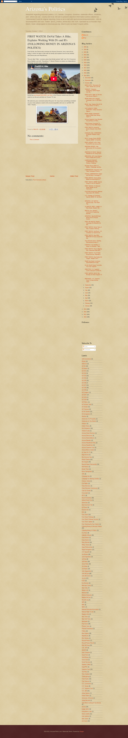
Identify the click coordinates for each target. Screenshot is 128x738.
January (87, 306)
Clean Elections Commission (89, 488)
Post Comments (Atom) (39, 180)
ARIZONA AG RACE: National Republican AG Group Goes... (93, 152)
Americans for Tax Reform (89, 421)
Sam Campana (86, 652)
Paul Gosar (85, 623)
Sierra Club (85, 659)
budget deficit (85, 709)
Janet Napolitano (86, 556)
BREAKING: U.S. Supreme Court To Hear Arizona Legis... (92, 280)
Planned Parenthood (87, 628)
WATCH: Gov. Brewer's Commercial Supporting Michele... (92, 212)
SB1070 (84, 650)
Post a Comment (34, 139)
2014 (85, 75)
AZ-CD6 (84, 383)
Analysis (84, 423)
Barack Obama (86, 459)
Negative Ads (85, 614)
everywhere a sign (87, 711)
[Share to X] (54, 129)
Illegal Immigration (87, 549)
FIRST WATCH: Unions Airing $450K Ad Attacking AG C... (93, 178)
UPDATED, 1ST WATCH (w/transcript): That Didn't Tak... (92, 202)
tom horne (84, 721)
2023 (85, 52)
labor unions (85, 718)
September (88, 285)
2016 (85, 70)
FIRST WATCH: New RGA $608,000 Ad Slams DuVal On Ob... (93, 237)
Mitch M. (86, 35)
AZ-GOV (84, 395)
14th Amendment (86, 359)
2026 (85, 47)
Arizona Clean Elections (88, 433)
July (86, 290)
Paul (85, 38)
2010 (85, 317)
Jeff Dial (84, 559)
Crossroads (85, 493)
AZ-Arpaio (84, 368)
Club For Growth (86, 490)
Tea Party (84, 671)
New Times (85, 616)
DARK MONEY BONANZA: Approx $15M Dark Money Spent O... (92, 115)
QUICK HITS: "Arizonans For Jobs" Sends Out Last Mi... (93, 85)
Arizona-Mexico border (88, 450)
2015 (85, 73)
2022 (85, 54)
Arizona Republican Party (89, 442)
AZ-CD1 (84, 371)
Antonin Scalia (86, 430)
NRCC (83, 607)
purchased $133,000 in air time (43, 95)
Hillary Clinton (85, 544)
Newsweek (85, 621)
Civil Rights (85, 483)
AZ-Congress (85, 392)
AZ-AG (84, 366)
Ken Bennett (85, 583)
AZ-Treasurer (85, 409)
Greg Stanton (85, 540)
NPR (83, 602)
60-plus (84, 361)
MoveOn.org (85, 600)
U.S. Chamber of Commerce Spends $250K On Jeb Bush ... (93, 197)
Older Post (74, 176)
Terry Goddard (85, 674)
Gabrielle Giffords (86, 535)
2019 (85, 62)
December (88, 77)
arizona (84, 706)
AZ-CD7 (84, 385)
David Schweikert (86, 497)
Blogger (82, 731)
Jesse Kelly (85, 564)
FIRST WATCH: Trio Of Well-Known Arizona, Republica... (93, 253)
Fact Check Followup (87, 517)
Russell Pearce (86, 640)
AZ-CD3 (84, 375)
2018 (85, 65)
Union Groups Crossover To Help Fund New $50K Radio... (93, 124)
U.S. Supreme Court (87, 688)
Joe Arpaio (85, 568)
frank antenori (85, 716)
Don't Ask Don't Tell (87, 505)
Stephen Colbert (86, 664)
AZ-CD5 (84, 380)
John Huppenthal (86, 571)
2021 (85, 57)
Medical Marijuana (87, 595)
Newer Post (30, 176)
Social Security (86, 662)
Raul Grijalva (85, 633)
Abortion (84, 416)
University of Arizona (87, 698)
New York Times (86, 619)
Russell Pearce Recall (88, 643)
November (88, 80)
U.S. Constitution (86, 683)
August (87, 287)
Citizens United (86, 481)
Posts (86, 346)
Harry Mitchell (85, 542)
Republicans (85, 635)
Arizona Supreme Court (88, 447)
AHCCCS (84, 363)
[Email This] (50, 129)
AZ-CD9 (84, 390)
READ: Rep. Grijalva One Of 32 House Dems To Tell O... (93, 105)
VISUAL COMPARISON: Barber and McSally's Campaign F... (93, 174)
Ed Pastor (84, 507)
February (87, 303)
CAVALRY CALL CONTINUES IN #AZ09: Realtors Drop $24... (93, 134)
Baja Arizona (85, 454)
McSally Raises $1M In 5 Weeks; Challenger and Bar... (93, 166)
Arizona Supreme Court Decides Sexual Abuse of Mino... (93, 120)
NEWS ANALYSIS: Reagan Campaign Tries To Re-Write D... (93, 100)
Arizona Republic (86, 440)
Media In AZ (85, 590)
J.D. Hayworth (85, 552)
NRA (83, 604)
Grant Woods (85, 537)
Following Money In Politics (89, 530)
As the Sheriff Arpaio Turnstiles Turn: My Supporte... (93, 265)
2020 (85, 60)
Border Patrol (85, 469)
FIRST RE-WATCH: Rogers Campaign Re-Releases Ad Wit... (93, 223)
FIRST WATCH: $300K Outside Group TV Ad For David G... (93, 182)
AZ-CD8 (84, 387)
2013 (85, 309)
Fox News (84, 533)
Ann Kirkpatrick (86, 428)
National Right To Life (87, 612)
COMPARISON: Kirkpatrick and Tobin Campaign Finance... (93, 170)
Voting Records (86, 700)
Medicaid (84, 592)
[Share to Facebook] (55, 129)
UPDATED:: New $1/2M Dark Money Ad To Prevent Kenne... (93, 217)
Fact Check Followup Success (90, 519)
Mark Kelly (85, 588)
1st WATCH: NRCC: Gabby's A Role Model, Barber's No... (93, 207)
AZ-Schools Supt (86, 404)
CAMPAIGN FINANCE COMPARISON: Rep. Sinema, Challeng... (91, 161)
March (87, 300)
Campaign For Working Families (90, 478)
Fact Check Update (87, 521)
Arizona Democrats (87, 435)
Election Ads (85, 509)
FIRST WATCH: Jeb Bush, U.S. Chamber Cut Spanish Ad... (93, 232)
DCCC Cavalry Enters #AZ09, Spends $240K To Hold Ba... (93, 139)
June (86, 293)
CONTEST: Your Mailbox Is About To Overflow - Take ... (93, 245)
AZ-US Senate (86, 411)
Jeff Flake (84, 561)
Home (52, 176)
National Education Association (90, 609)
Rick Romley (85, 638)
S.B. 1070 (84, 647)
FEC (83, 512)
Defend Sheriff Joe (87, 500)
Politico (84, 631)
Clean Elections (86, 486)
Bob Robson (85, 466)
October (87, 83)
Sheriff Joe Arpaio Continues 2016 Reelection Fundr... (92, 261)
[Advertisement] (52, 159)
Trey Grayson (85, 681)
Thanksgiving (85, 676)
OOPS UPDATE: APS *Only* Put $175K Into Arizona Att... (93, 143)
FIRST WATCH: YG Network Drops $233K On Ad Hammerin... (92, 187)
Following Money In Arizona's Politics (92, 526)
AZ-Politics (85, 402)
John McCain (85, 573)
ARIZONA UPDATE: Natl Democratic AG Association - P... (93, 148)
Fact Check (85, 514)
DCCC (83, 495)
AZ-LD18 (84, 397)
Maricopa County (86, 585)
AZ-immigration (86, 414)
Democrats (85, 502)
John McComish (86, 576)
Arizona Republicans (87, 445)
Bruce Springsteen (87, 471)
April (86, 298)
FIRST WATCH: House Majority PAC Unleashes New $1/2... (93, 249)
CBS (83, 474)
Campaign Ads (86, 476)
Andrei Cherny (85, 426)
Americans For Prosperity (89, 419)
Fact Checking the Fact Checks (90, 524)
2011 (85, 314)
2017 (85, 67)
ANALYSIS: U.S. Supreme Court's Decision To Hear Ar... (93, 270)
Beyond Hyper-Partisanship (89, 464)
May (86, 295)
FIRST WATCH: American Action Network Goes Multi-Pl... (93, 129)
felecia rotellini (86, 714)
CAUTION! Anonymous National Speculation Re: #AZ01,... (93, 192)
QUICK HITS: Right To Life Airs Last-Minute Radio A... (93, 95)
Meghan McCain (86, 597)
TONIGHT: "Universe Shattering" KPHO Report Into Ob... (92, 90)
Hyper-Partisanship (87, 547)
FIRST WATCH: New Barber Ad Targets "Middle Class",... (93, 257)
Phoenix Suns (85, 626)
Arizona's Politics (45, 8)
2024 (85, 49)
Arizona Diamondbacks (88, 438)
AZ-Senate (85, 406)
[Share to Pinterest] (57, 129)
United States (85, 695)
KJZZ (83, 580)
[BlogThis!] (52, 129)
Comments (87, 349)
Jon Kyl (84, 578)
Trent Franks (85, 679)
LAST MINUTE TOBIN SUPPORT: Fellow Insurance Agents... (93, 110)
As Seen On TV (86, 452)
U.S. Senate (85, 686)
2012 (85, 311)
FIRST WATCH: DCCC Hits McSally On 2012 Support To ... (93, 275)
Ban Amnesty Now (87, 457)
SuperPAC (84, 667)
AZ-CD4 (84, 378)
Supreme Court (86, 669)
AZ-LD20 (84, 399)
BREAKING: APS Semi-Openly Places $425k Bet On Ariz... (93, 156)
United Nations (86, 693)
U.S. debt (84, 690)
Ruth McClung (85, 645)
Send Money (85, 657)
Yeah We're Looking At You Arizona (91, 703)
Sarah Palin (85, 655)
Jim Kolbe (84, 566)
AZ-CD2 (84, 373)
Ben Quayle (85, 462)
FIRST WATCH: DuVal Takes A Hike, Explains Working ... (93, 227)
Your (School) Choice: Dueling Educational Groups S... (93, 241)
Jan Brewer (85, 554)
